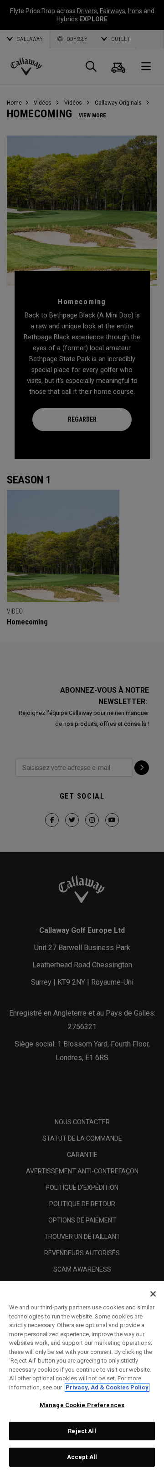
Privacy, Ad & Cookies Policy (107, 1387)
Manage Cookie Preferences (82, 1405)
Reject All (82, 1431)
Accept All (82, 1457)
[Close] (153, 1294)
